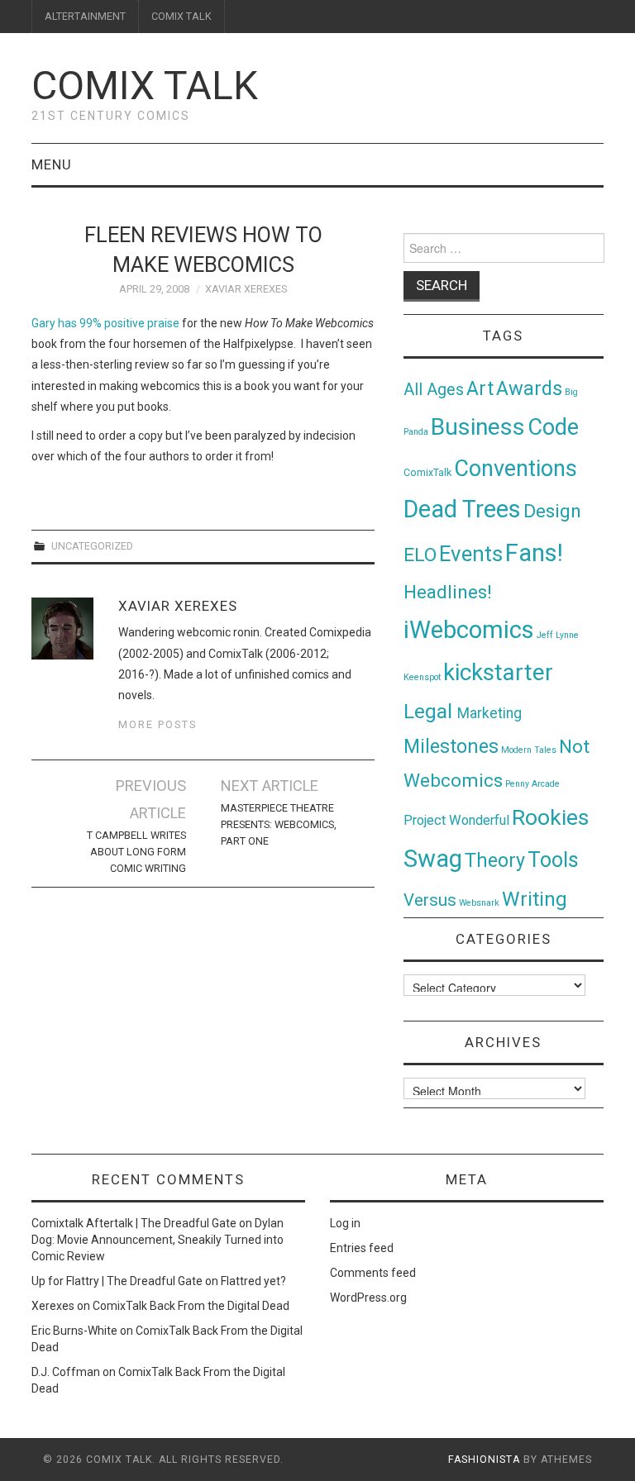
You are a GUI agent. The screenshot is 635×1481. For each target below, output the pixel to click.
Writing (534, 899)
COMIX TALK (181, 16)
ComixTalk (427, 473)
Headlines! (447, 591)
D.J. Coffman (65, 1372)
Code (553, 427)
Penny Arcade (532, 784)
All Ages (433, 389)
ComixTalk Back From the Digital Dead (191, 1305)
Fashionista (484, 1459)
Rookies (550, 817)
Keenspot (422, 677)
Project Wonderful (456, 820)
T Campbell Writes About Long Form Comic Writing (136, 851)
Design (552, 511)
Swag (432, 859)
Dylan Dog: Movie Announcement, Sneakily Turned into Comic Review (157, 1240)
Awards (529, 388)
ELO (420, 555)
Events (471, 553)
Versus (429, 900)
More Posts (157, 724)
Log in (345, 1223)
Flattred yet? (253, 1281)
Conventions (515, 468)
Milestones (451, 746)
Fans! (534, 553)
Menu (51, 164)
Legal (430, 711)
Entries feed (362, 1248)
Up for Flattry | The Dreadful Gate (117, 1281)
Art (480, 389)
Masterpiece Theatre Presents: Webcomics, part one (279, 824)
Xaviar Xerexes (246, 289)
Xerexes (52, 1305)
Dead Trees (462, 509)
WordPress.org (368, 1297)
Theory (495, 860)
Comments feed (373, 1272)
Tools (553, 860)
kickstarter (498, 672)
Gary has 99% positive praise (105, 323)
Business (478, 426)
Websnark (479, 903)
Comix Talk (144, 85)
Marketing (489, 713)
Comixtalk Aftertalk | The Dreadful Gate (133, 1223)
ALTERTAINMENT (85, 16)
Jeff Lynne (558, 635)
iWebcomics (468, 630)
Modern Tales (528, 750)
